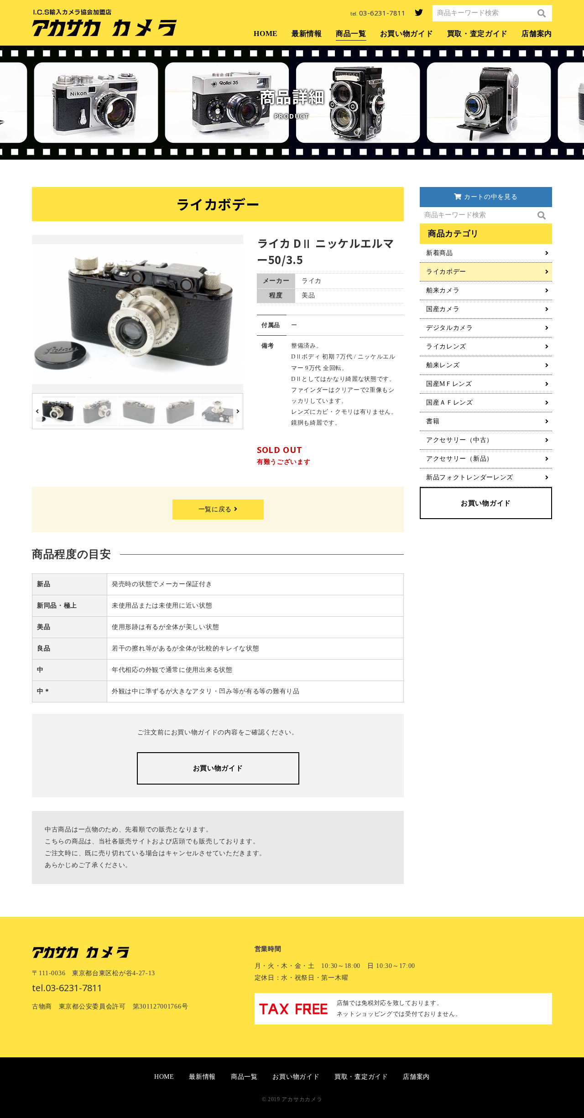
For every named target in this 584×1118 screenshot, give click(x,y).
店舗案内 (536, 33)
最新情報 (307, 33)
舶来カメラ (443, 290)
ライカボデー (446, 271)
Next (238, 314)
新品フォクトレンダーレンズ (469, 477)
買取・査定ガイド (477, 33)
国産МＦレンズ (449, 383)
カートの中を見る (489, 197)
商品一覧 (351, 33)
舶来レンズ (443, 365)
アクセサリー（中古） (459, 440)
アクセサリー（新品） (459, 458)
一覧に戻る (216, 509)
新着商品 (439, 253)
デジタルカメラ (449, 327)
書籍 (432, 421)
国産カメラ (443, 309)
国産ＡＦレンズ (449, 402)
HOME (266, 33)
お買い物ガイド (406, 33)
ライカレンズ (446, 346)
